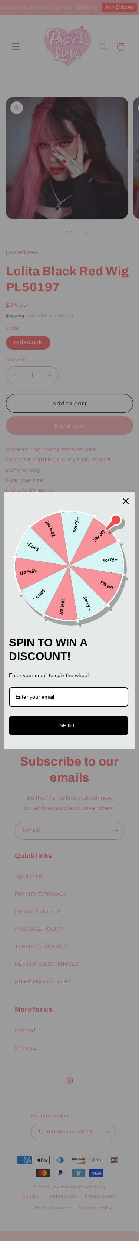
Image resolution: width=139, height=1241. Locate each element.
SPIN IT (69, 725)
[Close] (126, 501)
